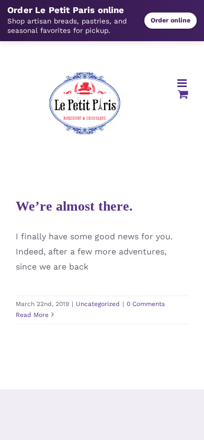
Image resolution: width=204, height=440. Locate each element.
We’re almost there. (74, 206)
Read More (32, 315)
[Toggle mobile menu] (182, 83)
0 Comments (146, 304)
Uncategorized (98, 304)
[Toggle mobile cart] (183, 94)
